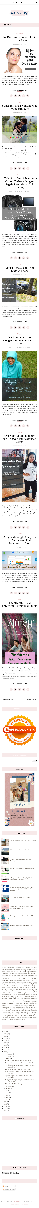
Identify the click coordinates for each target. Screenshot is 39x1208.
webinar (29, 1017)
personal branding (19, 1000)
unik (10, 1017)
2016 (5, 1052)
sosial (3, 1010)
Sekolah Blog (8, 1007)
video (21, 1017)
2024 (5, 1034)
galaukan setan (11, 984)
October (8, 1058)
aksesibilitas (11, 967)
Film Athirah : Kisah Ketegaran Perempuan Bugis (19, 604)
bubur (35, 975)
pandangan (27, 998)
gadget (4, 984)
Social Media (17, 1009)
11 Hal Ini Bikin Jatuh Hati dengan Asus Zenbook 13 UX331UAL (21, 907)
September (9, 1086)
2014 (5, 1104)
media (23, 994)
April (7, 1097)
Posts (6, 1186)
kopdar (12, 991)
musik (32, 996)
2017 (5, 1049)
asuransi (28, 967)
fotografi (35, 982)
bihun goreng (33, 971)
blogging (11, 975)
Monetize (22, 996)
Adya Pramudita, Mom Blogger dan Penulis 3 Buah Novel (19, 340)
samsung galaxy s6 (18, 1005)
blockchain (5, 973)
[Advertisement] (19, 1141)
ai (7, 967)
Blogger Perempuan (31, 973)
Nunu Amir (4, 998)
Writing (16, 1019)
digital (6, 980)
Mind (3, 996)
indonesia (20, 985)
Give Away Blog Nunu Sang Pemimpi (20, 897)
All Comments (9, 1189)
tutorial (11, 1016)
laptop (35, 991)
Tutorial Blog (19, 1016)
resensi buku (6, 1003)
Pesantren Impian (29, 1000)
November (9, 1056)
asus (31, 967)
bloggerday (5, 975)
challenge (4, 978)
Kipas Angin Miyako (28, 989)
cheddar (10, 978)
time (6, 1014)
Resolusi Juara (18, 1003)
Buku (16, 977)
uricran (13, 1017)
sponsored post (10, 1010)
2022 (5, 1038)
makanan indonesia (32, 993)
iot (23, 987)
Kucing (20, 991)
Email (28, 982)
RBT (25, 1001)
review (19, 175)
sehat (3, 1007)
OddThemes (18, 1201)
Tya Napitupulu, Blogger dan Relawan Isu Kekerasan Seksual (19, 438)
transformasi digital (30, 1014)
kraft (16, 991)
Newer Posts (9, 699)
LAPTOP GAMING (7, 993)
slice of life (29, 1007)
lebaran (16, 993)
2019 (5, 1045)
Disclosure (26, 980)
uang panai (5, 1017)
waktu (25, 1017)
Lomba (20, 993)
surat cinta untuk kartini (31, 1010)
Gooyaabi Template (19, 1204)
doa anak (32, 980)
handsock (28, 984)
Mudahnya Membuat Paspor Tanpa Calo (21, 916)
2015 (5, 1102)
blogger (19, 334)
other (21, 998)
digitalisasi (12, 980)
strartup (21, 1010)
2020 (5, 1043)
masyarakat (19, 994)
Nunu (35, 996)
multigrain (27, 996)
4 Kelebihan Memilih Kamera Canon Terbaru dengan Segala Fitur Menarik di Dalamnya (19, 183)
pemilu (3, 1000)
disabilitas (19, 980)
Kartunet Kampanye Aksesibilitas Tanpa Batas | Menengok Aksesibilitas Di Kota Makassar (21, 888)
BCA (12, 971)
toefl (9, 1014)
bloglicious (24, 975)
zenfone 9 (22, 1019)
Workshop (10, 1019)
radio (16, 1001)
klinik (36, 989)
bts (33, 975)
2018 (5, 1047)
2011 (5, 1111)
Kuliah (25, 991)
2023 (5, 1036)
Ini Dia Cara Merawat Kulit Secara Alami (19, 38)
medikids (35, 994)
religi (28, 1001)
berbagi (19, 264)
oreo (18, 998)
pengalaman (9, 1000)
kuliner (30, 991)
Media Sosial (29, 994)
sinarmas (22, 1007)
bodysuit (30, 975)
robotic (31, 1003)
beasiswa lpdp (17, 971)
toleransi (14, 1014)
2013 (5, 1106)
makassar (4, 994)
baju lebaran (11, 969)
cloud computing (16, 978)
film (19, 102)
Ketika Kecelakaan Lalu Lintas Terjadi (19, 269)
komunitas (5, 991)
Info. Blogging (32, 986)
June (7, 1093)
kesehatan (19, 989)
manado (9, 994)
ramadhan (21, 1001)
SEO (14, 1007)
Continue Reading (19, 90)
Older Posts (30, 699)
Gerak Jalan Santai (20, 984)
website (35, 1017)
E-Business (19, 982)
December (9, 1054)
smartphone (10, 1009)
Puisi (36, 1000)
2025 (5, 1031)
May (7, 1095)
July (7, 1090)
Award (35, 967)
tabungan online (6, 1012)
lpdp (25, 993)
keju (14, 989)
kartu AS (34, 987)
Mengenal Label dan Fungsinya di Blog (21, 925)
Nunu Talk (12, 998)
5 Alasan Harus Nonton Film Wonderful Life (19, 107)
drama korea (12, 982)
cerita (35, 977)
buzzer (28, 977)
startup (16, 1010)
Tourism (20, 1014)
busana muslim (22, 977)
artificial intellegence (20, 967)
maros (13, 994)
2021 (5, 1040)
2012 (5, 1108)
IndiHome (14, 986)
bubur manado (6, 977)
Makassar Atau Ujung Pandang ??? (20, 850)
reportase (34, 1001)
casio (32, 977)
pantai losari (34, 998)
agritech (4, 967)
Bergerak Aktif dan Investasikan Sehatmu (22, 868)
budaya (12, 977)
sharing (18, 1007)
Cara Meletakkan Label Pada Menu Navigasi (23, 840)
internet (8, 987)
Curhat (24, 978)
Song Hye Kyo (25, 1009)
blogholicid (17, 975)
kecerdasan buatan (7, 989)
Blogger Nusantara (19, 973)
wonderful (4, 1019)
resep (12, 1003)
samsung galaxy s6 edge (30, 1005)
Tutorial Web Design (30, 1016)
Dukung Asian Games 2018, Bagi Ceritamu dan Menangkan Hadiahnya (22, 878)
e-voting (24, 982)
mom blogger (15, 996)
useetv (17, 1017)
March (8, 1099)
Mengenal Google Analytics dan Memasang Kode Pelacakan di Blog (19, 540)
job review (19, 33)
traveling (5, 1016)
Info (25, 986)
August (8, 1088)
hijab (32, 984)
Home (19, 699)
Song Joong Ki (33, 1009)
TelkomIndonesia (25, 1012)
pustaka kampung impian (8, 1001)
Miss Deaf (8, 996)
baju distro (5, 969)
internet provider (16, 987)
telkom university (15, 1012)
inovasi (3, 987)
